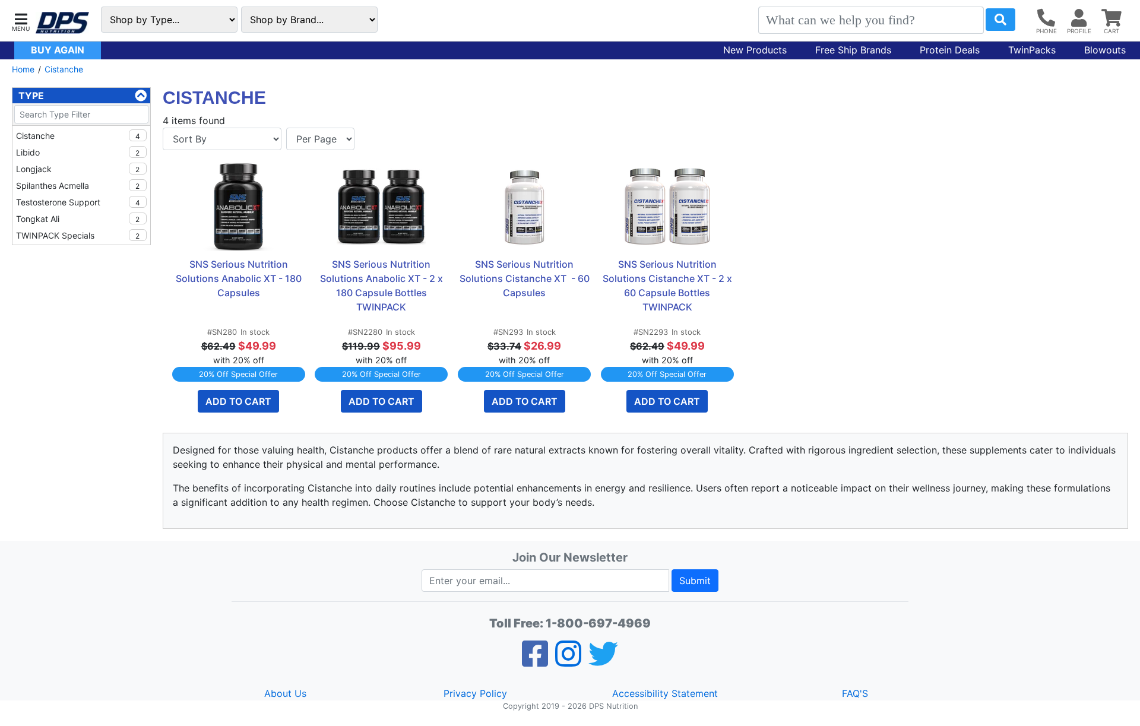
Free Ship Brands (853, 50)
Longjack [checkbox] (78, 169)
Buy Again (57, 50)
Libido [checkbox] (78, 152)
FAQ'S (855, 693)
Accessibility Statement (665, 693)
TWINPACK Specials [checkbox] (78, 235)
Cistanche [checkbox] (78, 136)
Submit (695, 580)
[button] (21, 21)
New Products (755, 50)
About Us (285, 693)
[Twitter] (603, 661)
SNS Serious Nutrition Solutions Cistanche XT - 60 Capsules (525, 278)
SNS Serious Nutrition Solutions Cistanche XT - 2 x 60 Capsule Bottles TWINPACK (668, 285)
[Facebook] (535, 661)
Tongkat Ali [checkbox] (78, 219)
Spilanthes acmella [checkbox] (78, 185)
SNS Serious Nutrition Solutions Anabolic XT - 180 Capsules (240, 278)
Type (31, 96)
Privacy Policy (475, 693)
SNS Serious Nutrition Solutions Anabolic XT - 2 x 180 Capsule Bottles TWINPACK (382, 285)
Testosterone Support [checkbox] (78, 202)
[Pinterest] (568, 661)
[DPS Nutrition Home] (62, 23)
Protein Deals (950, 50)
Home (23, 69)
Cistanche (64, 69)
